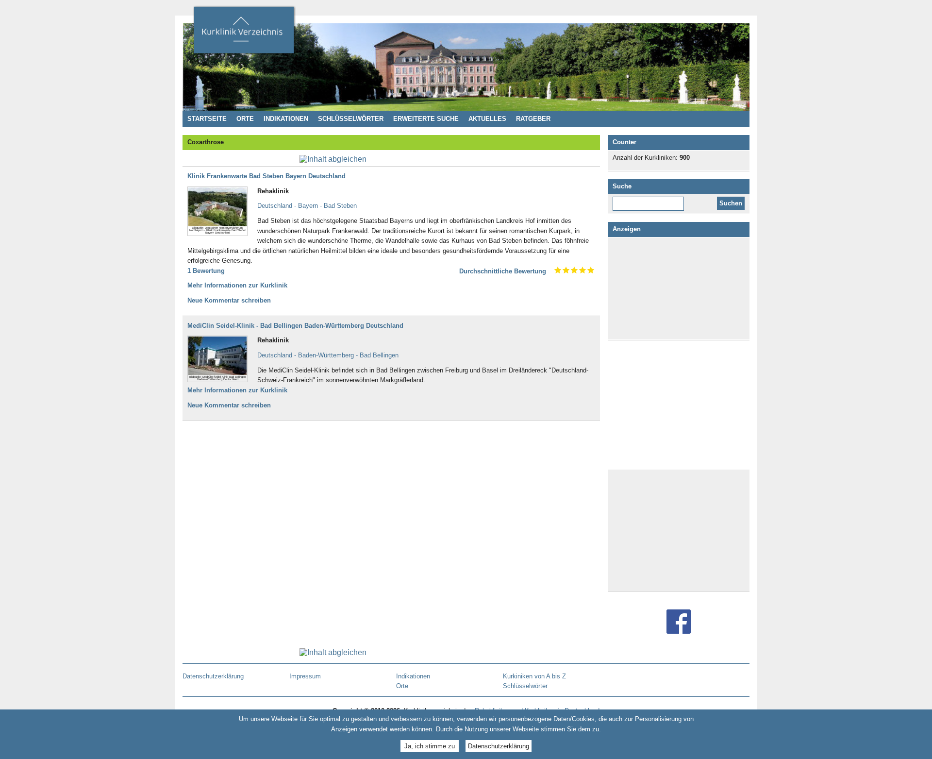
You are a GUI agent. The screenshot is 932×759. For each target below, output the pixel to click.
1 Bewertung (206, 270)
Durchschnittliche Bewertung (502, 271)
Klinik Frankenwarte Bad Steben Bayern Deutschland (266, 176)
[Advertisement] (678, 288)
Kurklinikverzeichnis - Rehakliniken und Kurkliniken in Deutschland (243, 33)
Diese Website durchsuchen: (650, 200)
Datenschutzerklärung (498, 745)
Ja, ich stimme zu (429, 745)
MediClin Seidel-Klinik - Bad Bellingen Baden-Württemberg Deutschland (295, 325)
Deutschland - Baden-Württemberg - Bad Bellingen (328, 355)
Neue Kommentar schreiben (229, 300)
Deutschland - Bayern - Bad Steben (307, 205)
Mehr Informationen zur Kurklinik (237, 285)
